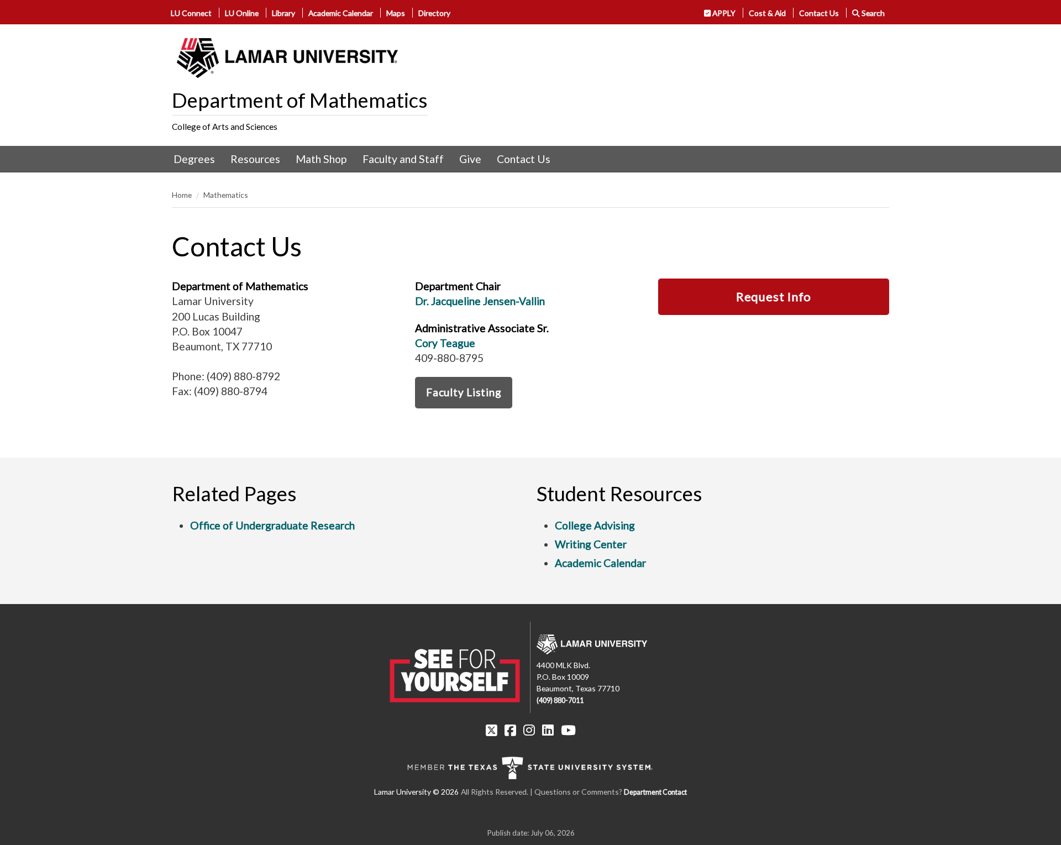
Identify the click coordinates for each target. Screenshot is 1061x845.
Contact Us (819, 13)
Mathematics (225, 195)
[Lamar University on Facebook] (510, 730)
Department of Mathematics (300, 100)
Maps (395, 13)
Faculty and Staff (403, 159)
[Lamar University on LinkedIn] (548, 730)
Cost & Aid (767, 13)
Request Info (774, 296)
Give (470, 159)
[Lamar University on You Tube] (568, 730)
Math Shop (321, 159)
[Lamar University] (287, 58)
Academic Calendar (340, 13)
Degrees (194, 159)
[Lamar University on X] (492, 730)
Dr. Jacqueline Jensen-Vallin (480, 301)
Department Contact (655, 792)
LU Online (242, 13)
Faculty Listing (463, 392)
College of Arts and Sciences (224, 127)
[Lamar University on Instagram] (529, 730)
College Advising (595, 525)
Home (182, 195)
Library (283, 13)
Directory (434, 13)
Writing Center (591, 544)
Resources (255, 159)
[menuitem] (194, 159)
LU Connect (191, 13)
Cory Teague (445, 343)
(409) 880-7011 (560, 700)
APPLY (723, 13)
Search (872, 13)
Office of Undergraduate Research (272, 525)
